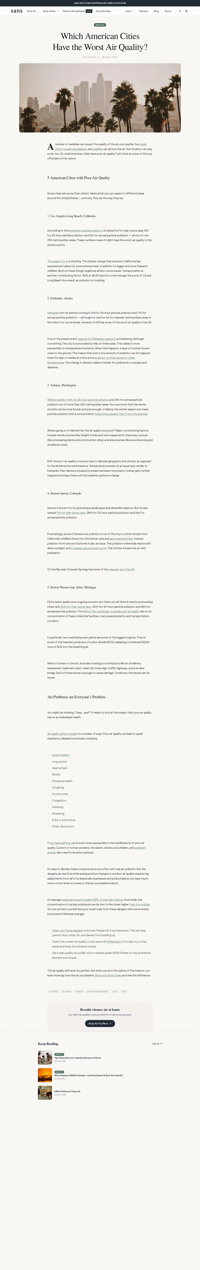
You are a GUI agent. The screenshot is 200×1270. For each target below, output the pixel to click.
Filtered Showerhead (77, 11)
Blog (156, 11)
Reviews (143, 11)
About (168, 11)
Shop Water (49, 11)
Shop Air (31, 11)
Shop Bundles (103, 11)
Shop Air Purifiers (98, 1023)
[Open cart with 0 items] (186, 11)
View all (155, 1043)
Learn (128, 11)
